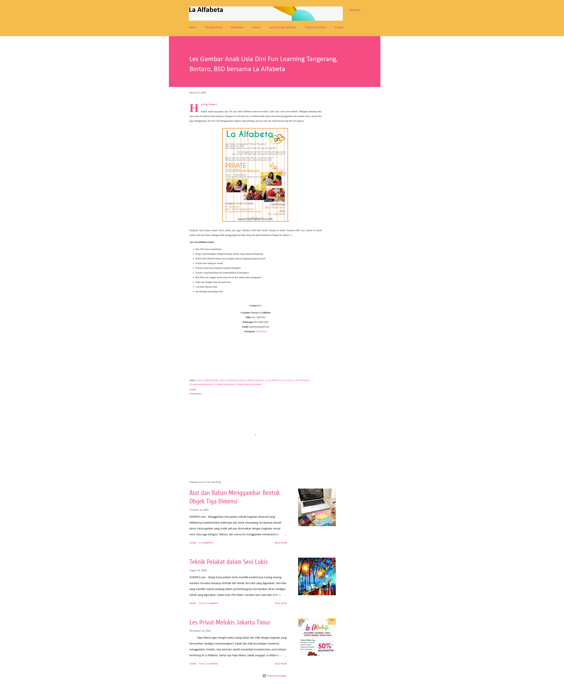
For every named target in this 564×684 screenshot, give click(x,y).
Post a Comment (208, 603)
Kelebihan (237, 27)
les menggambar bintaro (201, 385)
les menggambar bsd (224, 385)
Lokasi (256, 27)
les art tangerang (300, 380)
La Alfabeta (206, 10)
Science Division (315, 27)
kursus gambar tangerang (251, 380)
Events (339, 27)
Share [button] (192, 389)
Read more (281, 542)
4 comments (206, 542)
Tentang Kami (213, 27)
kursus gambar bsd (229, 380)
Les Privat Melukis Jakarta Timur (230, 622)
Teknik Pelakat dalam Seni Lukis (228, 562)
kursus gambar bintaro (208, 380)
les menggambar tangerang (248, 385)
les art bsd (286, 380)
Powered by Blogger (276, 675)
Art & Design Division (282, 27)
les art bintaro (272, 380)
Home (192, 27)
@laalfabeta (261, 331)
